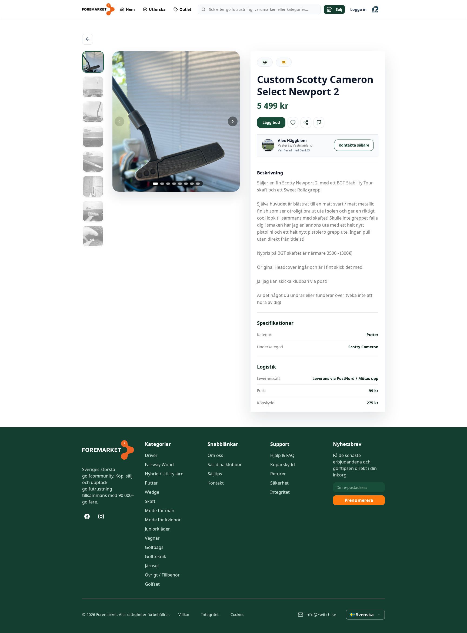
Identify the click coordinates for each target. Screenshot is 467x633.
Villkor (183, 614)
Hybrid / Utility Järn (164, 474)
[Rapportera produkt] (318, 122)
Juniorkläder (157, 529)
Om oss (215, 455)
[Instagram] (101, 516)
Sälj (339, 9)
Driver (151, 455)
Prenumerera (359, 500)
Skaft (150, 501)
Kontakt (216, 483)
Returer (278, 474)
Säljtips (215, 474)
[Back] (87, 39)
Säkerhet (279, 483)
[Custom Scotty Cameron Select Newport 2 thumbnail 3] (93, 111)
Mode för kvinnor (163, 520)
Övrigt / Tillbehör (162, 575)
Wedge (152, 492)
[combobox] (365, 614)
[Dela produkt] (306, 122)
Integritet (280, 492)
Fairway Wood (159, 465)
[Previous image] (133, 121)
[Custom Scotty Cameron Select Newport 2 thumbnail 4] (93, 136)
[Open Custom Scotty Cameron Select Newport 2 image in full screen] (176, 121)
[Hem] (108, 450)
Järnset (152, 566)
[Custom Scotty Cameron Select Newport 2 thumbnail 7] (93, 211)
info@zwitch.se (320, 615)
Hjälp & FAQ (282, 455)
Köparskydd (282, 465)
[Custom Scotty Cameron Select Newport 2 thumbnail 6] (93, 186)
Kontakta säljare (354, 145)
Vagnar (152, 538)
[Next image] (218, 121)
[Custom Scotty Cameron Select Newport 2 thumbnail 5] (93, 161)
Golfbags (154, 547)
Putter (151, 483)
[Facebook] (87, 516)
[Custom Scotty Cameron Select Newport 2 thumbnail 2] (93, 87)
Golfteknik (155, 556)
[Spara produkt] (293, 122)
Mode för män (159, 510)
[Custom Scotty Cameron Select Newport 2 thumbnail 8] (93, 236)
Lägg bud (271, 122)
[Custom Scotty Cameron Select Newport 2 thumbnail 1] (93, 62)
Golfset (152, 584)
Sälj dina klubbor (225, 465)
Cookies (237, 614)
